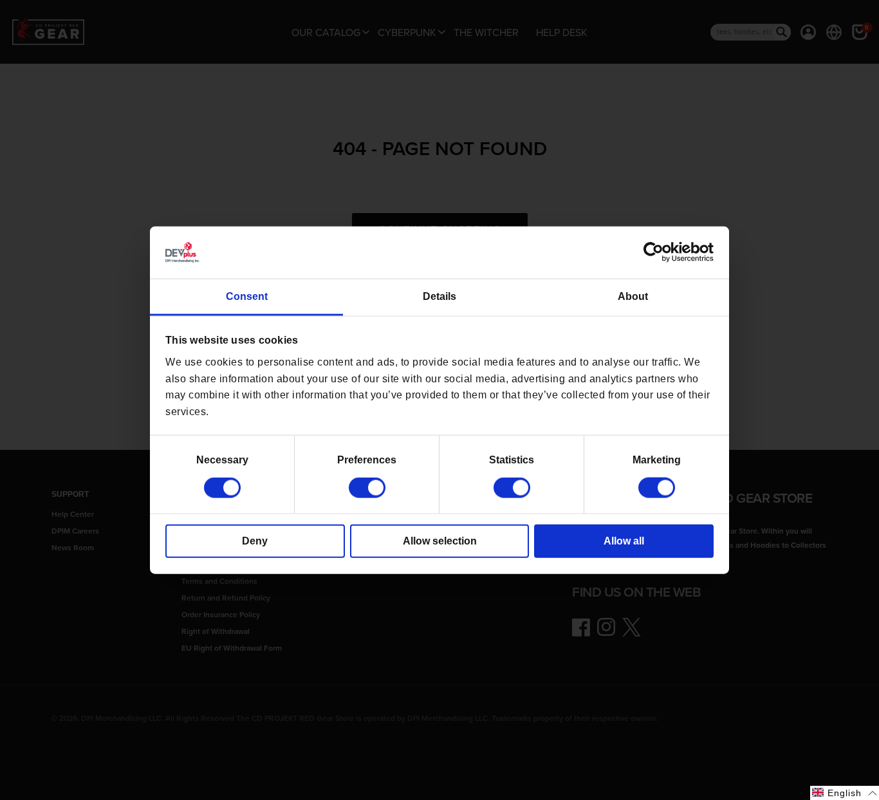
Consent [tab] (247, 296)
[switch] (367, 488)
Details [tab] (439, 296)
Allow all (624, 540)
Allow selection (440, 540)
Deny (255, 540)
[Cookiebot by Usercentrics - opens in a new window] (657, 252)
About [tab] (633, 296)
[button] (844, 793)
